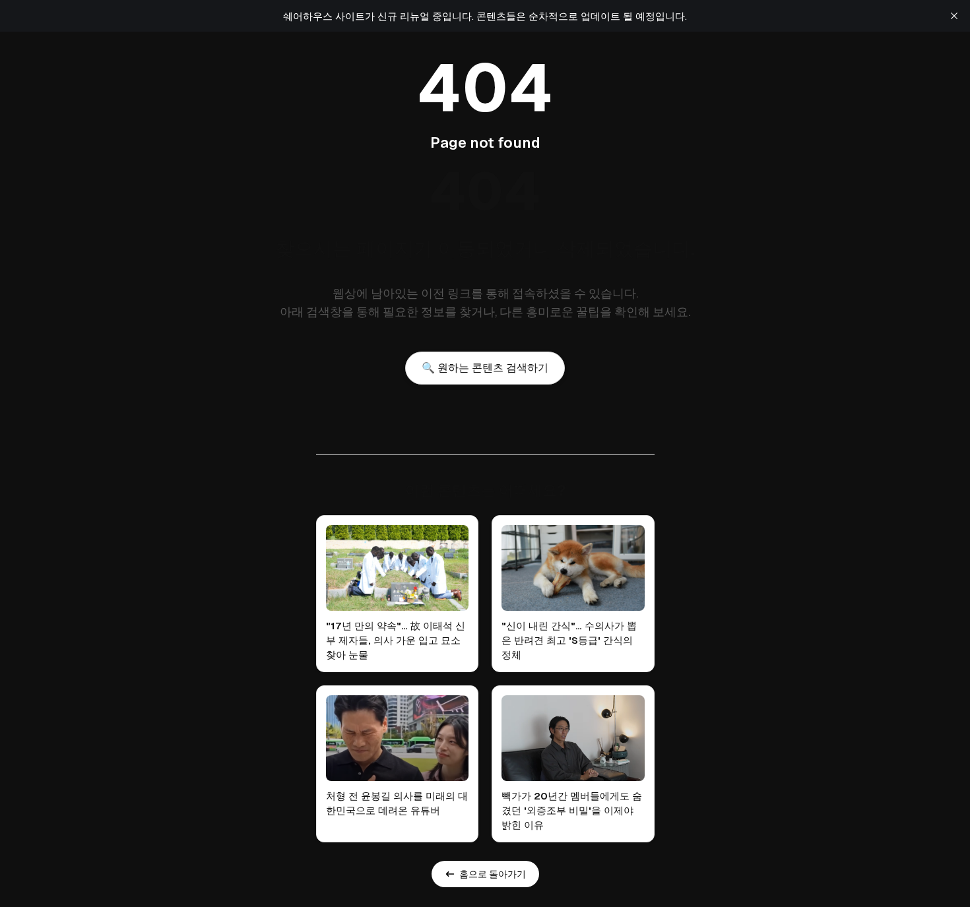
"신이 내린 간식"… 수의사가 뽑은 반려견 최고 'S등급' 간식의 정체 (569, 640)
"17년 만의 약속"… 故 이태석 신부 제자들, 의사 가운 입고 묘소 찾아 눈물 (395, 640)
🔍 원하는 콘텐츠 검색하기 (485, 367)
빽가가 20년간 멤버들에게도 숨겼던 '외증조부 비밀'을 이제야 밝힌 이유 (571, 810)
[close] (954, 15)
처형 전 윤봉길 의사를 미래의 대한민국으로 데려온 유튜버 (397, 803)
